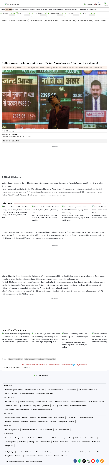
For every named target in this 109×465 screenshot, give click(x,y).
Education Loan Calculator (47, 421)
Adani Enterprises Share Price (34, 390)
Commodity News (52, 438)
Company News (20, 438)
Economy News (75, 442)
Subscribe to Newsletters (29, 430)
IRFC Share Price (70, 390)
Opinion (55, 442)
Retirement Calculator (85, 418)
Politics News (96, 442)
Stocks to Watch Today (27, 402)
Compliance (9, 456)
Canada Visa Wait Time (68, 20)
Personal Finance (90, 438)
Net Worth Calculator (45, 418)
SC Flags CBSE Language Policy (41, 409)
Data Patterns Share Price (78, 405)
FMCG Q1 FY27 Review (59, 405)
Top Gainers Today (25, 405)
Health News (64, 442)
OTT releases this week (85, 20)
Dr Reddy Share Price (26, 393)
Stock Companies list (81, 9)
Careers (56, 456)
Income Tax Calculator (12, 418)
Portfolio (93, 9)
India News (86, 442)
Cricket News (79, 438)
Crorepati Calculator (29, 418)
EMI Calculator (59, 418)
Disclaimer (56, 452)
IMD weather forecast (51, 20)
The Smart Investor (35, 9)
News (11, 60)
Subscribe (49, 456)
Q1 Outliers (45, 405)
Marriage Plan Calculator (66, 421)
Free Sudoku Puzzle (45, 430)
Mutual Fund (69, 9)
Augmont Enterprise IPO (79, 402)
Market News (31, 438)
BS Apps (64, 456)
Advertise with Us (30, 456)
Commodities (47, 9)
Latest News (9, 438)
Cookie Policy (46, 452)
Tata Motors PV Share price (88, 390)
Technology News (10, 442)
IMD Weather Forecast (96, 402)
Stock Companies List (12, 430)
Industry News (33, 442)
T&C (26, 452)
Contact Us (18, 456)
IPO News (41, 438)
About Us (20, 452)
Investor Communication (70, 452)
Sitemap (41, 456)
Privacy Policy (35, 452)
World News (22, 442)
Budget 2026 (9, 445)
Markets (9, 9)
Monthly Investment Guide (18, 20)
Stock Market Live (11, 402)
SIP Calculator (71, 418)
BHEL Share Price (11, 393)
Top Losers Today (10, 405)
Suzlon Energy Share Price (14, 390)
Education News (45, 442)
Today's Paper (9, 452)
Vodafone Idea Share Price (44, 393)
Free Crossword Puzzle (62, 430)
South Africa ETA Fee (35, 20)
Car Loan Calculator (12, 421)
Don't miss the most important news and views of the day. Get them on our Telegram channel (54, 364)
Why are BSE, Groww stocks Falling (17, 409)
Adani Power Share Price (55, 390)
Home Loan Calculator (28, 421)
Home (3, 9)
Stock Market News (22, 9)
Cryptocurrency (58, 9)
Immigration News (66, 438)
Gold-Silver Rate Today (44, 402)
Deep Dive (36, 405)
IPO (13, 9)
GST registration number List (90, 452)
